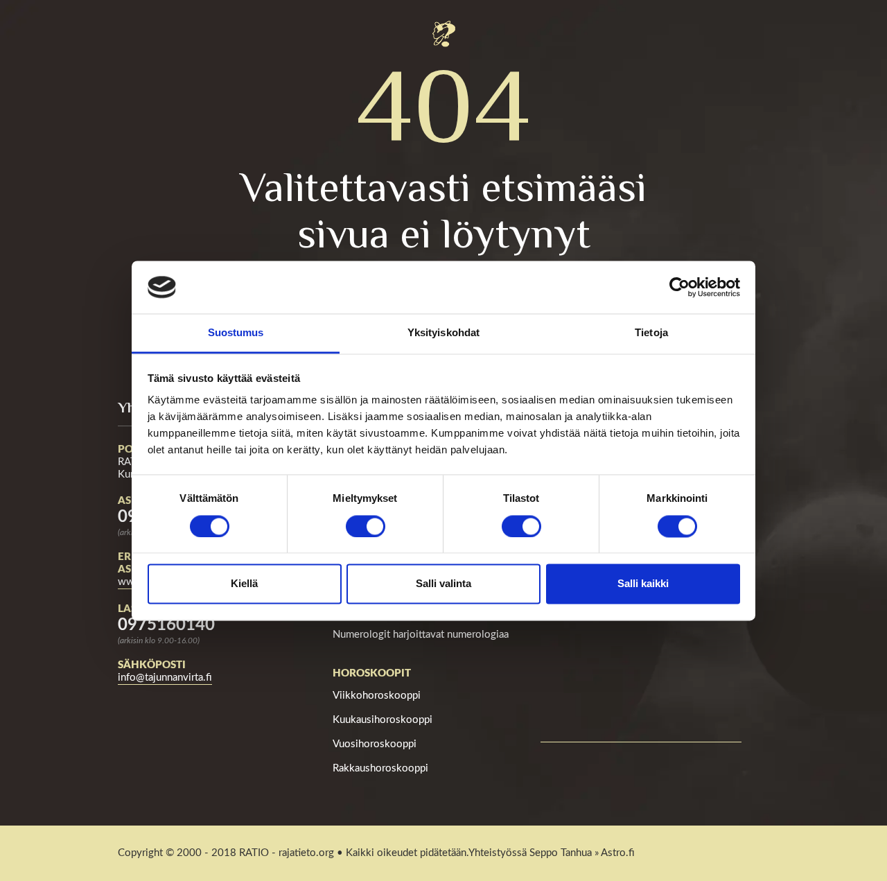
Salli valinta (443, 584)
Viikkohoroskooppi (377, 695)
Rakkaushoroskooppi (380, 768)
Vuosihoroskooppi (374, 744)
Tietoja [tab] (651, 333)
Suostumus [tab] (236, 333)
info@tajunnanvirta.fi (165, 677)
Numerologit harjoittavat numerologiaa (421, 634)
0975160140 (166, 625)
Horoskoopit (372, 673)
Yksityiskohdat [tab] (443, 333)
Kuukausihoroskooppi (382, 720)
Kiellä (244, 584)
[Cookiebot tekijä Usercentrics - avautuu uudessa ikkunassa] (679, 287)
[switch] (365, 526)
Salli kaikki (643, 584)
